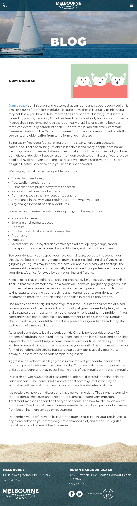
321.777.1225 (77, 484)
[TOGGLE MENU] (131, 5)
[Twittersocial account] (79, 496)
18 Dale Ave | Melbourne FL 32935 (27, 475)
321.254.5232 (12, 480)
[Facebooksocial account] (71, 496)
